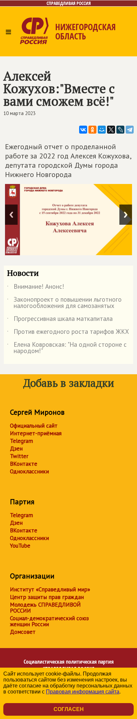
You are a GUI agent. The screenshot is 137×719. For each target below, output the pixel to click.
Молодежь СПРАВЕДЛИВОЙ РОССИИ (45, 608)
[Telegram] (130, 130)
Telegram (21, 441)
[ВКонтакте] (83, 130)
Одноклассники (29, 471)
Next (125, 215)
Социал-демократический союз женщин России (49, 621)
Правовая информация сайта (82, 691)
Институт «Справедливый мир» (50, 589)
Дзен (16, 448)
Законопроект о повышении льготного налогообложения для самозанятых (64, 303)
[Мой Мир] (102, 130)
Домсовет (23, 632)
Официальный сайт (34, 426)
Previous (11, 215)
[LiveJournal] (120, 130)
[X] (111, 130)
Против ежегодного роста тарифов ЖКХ (68, 333)
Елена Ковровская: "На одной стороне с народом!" (67, 348)
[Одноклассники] (92, 130)
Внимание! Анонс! (35, 287)
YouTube (20, 546)
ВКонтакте (23, 464)
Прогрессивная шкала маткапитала (60, 320)
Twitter (19, 456)
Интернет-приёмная (36, 433)
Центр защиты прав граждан (47, 597)
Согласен (69, 709)
